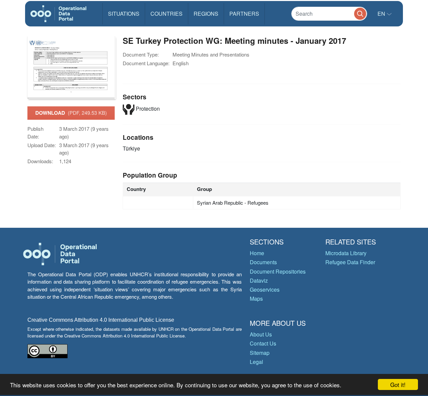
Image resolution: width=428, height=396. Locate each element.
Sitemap (260, 353)
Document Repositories (278, 271)
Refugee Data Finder (350, 262)
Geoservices (265, 289)
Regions (206, 13)
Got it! (398, 384)
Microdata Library (345, 253)
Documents (263, 262)
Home (257, 253)
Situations (123, 13)
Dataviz (259, 280)
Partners (244, 13)
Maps (256, 298)
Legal (256, 362)
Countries (166, 13)
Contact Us (263, 343)
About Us (261, 334)
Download (71, 112)
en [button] (382, 13)
